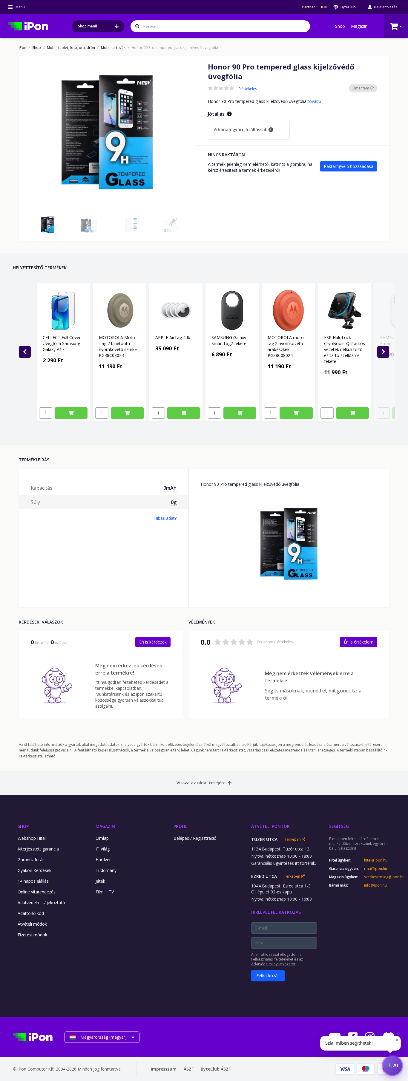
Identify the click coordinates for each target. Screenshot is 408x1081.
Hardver (103, 859)
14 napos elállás (33, 881)
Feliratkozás (268, 975)
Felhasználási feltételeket (272, 959)
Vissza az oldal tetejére (201, 782)
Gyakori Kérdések (34, 870)
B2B (324, 7)
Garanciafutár (31, 859)
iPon (22, 47)
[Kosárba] (71, 413)
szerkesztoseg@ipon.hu (379, 877)
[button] (48, 225)
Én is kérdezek (153, 642)
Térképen (293, 839)
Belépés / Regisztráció (195, 838)
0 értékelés (247, 88)
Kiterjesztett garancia (38, 849)
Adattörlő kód (31, 913)
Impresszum (164, 1069)
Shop (340, 26)
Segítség (339, 826)
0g (174, 502)
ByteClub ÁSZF (216, 1069)
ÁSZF (189, 1069)
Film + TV (105, 892)
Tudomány (106, 870)
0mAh (170, 488)
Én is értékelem (358, 642)
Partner (308, 7)
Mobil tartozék (113, 47)
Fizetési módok (32, 935)
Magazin (359, 26)
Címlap (102, 838)
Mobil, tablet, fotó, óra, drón (71, 47)
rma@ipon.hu (375, 868)
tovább (314, 101)
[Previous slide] (25, 352)
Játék (100, 881)
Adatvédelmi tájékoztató (41, 902)
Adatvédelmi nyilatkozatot (273, 963)
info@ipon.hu (375, 885)
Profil (180, 826)
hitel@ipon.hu (375, 860)
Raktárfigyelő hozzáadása (348, 166)
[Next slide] (383, 352)
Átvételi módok (32, 924)
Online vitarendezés (37, 892)
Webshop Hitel (32, 838)
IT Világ (103, 849)
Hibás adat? (165, 518)
